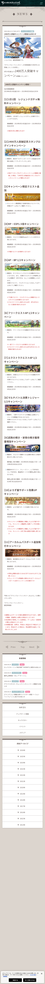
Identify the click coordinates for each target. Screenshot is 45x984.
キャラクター (22, 720)
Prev (13, 647)
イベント (22, 726)
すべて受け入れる (30, 980)
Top (23, 647)
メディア (22, 732)
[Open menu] (41, 3)
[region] (22, 977)
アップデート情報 (22, 714)
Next (31, 647)
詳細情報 (5, 976)
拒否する (15, 980)
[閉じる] (41, 973)
